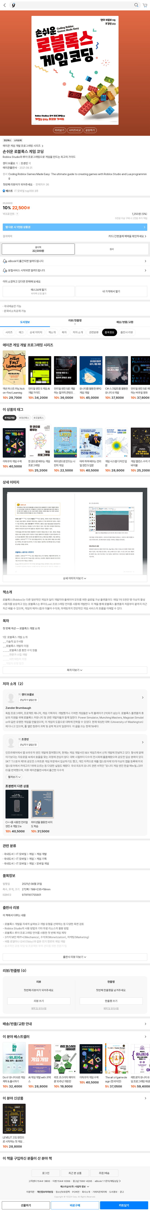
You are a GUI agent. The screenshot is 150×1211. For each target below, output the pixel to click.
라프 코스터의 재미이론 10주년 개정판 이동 (65, 1066)
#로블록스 (39, 417)
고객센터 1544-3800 (39, 1181)
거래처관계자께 (100, 1191)
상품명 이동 (14, 450)
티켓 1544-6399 (61, 1181)
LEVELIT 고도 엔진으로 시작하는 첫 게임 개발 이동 (14, 1126)
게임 (31, 854)
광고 (122, 1191)
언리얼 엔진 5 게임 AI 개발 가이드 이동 (39, 377)
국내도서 (9, 854)
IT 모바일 (21, 854)
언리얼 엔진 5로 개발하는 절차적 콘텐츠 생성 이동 (65, 377)
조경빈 (24, 163)
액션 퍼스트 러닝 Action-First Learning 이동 (14, 374)
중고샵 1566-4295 (82, 1181)
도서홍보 (113, 1191)
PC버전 (75, 1191)
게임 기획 (42, 859)
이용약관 (30, 1191)
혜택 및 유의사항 (38, 1008)
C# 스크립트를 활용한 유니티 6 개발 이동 (116, 377)
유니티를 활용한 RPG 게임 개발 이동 (91, 377)
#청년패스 (24, 417)
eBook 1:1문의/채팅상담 (106, 1181)
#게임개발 (10, 417)
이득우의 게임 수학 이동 (91, 1066)
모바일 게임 (43, 863)
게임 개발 (42, 854)
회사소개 (86, 1191)
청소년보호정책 (63, 1191)
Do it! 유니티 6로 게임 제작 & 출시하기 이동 (14, 1065)
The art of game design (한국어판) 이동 (116, 1065)
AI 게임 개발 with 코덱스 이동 (39, 1066)
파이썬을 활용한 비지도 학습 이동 (42, 811)
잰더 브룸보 (9, 163)
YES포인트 (9, 214)
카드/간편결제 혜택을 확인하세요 (126, 236)
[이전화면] (4, 5)
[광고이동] (136, 5)
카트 (145, 5)
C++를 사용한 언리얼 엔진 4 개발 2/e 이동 (16, 811)
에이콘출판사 (10, 167)
